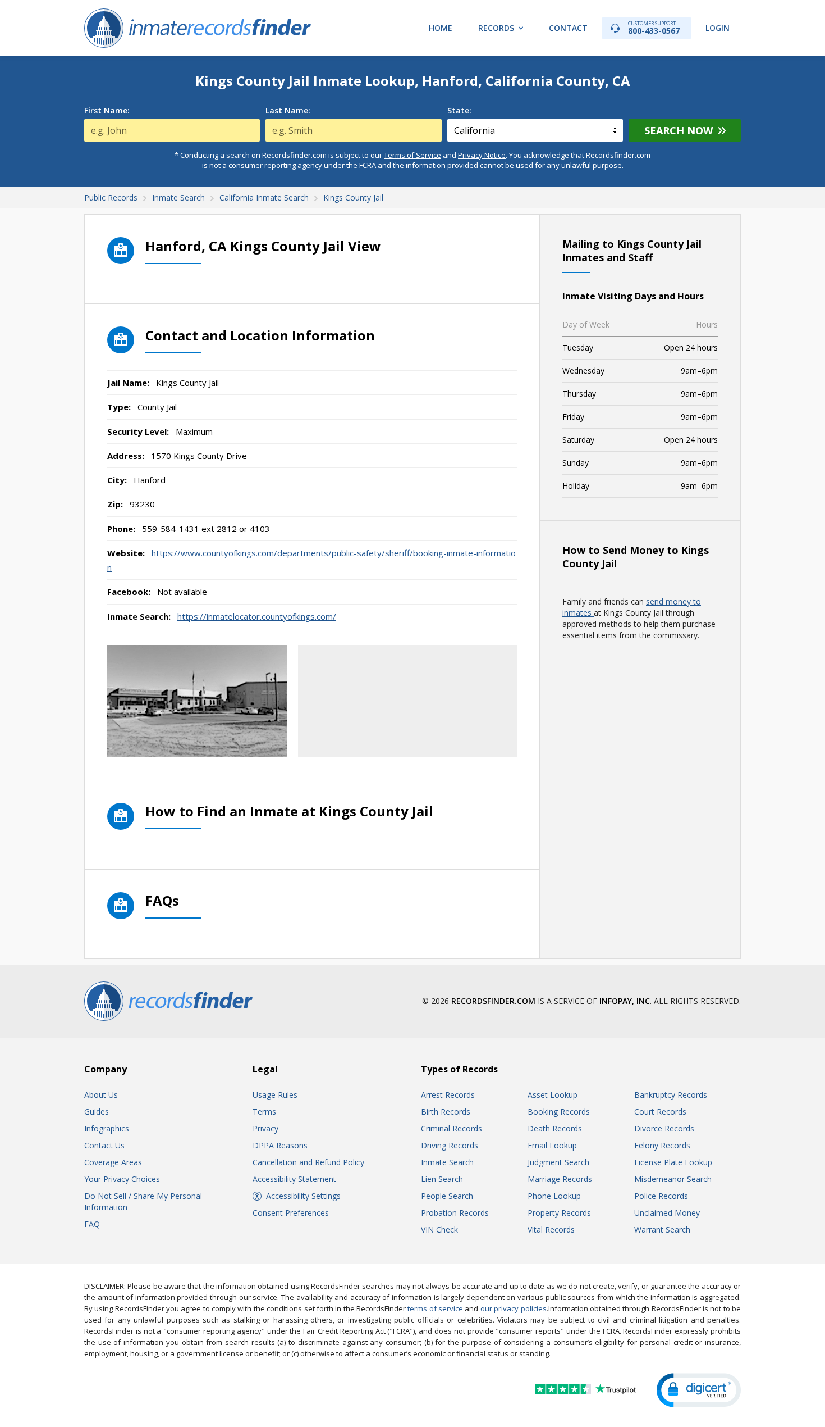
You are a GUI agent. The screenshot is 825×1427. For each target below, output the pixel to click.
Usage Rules (275, 1094)
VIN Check (439, 1229)
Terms (264, 1111)
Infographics (106, 1128)
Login (717, 27)
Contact (568, 27)
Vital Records (551, 1229)
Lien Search (442, 1179)
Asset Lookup (553, 1094)
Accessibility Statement (294, 1179)
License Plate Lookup (673, 1162)
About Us (101, 1094)
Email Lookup (552, 1145)
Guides (96, 1111)
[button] (699, 1390)
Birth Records (445, 1111)
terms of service (435, 1308)
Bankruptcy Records (670, 1094)
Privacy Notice (482, 155)
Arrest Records (448, 1094)
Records (496, 27)
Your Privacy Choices (122, 1179)
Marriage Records (560, 1179)
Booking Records (559, 1111)
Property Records (559, 1212)
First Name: (107, 111)
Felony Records (662, 1145)
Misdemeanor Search (673, 1179)
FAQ (92, 1224)
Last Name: (287, 111)
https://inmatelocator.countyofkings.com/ (256, 616)
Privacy (265, 1128)
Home (440, 27)
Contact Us (104, 1145)
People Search (447, 1195)
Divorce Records (664, 1128)
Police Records (661, 1195)
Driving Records (449, 1145)
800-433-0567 (654, 28)
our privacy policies (513, 1308)
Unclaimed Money (667, 1212)
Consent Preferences (291, 1212)
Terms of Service (412, 155)
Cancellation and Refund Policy (308, 1162)
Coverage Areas (113, 1162)
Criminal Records (451, 1128)
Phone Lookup (554, 1195)
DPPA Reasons (280, 1145)
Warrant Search (662, 1229)
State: (459, 111)
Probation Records (455, 1212)
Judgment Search (558, 1162)
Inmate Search (447, 1162)
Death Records (555, 1128)
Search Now (678, 130)
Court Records (660, 1111)
